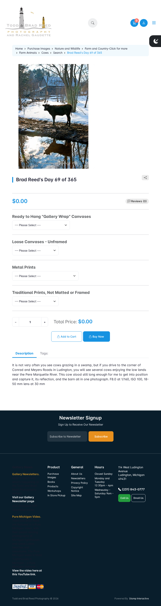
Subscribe (101, 436)
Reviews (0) (139, 201)
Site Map (76, 495)
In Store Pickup (56, 495)
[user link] (144, 23)
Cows (44, 52)
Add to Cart (68, 336)
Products (53, 486)
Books (51, 481)
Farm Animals (28, 52)
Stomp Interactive (139, 598)
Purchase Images (38, 48)
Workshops (54, 490)
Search (57, 52)
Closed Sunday (104, 473)
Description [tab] (24, 353)
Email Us (138, 497)
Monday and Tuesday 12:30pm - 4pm (104, 482)
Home (19, 48)
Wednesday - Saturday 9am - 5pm (104, 493)
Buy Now (98, 336)
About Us (76, 473)
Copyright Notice (77, 489)
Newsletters (78, 478)
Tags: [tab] (44, 353)
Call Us (124, 497)
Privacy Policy (79, 482)
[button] (92, 23)
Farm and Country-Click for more (106, 48)
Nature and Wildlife (67, 48)
